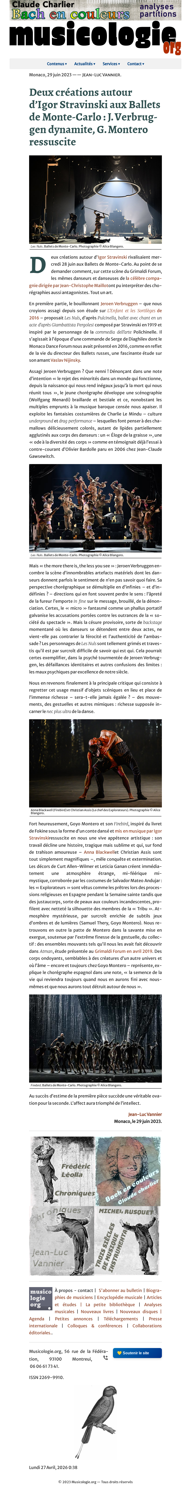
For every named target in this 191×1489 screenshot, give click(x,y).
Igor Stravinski (112, 257)
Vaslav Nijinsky (65, 360)
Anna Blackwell (99, 852)
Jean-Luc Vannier (145, 1114)
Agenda (39, 1319)
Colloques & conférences (93, 1325)
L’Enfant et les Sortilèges (131, 310)
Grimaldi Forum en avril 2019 (123, 951)
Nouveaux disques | (141, 1311)
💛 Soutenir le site (133, 1353)
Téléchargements (121, 1319)
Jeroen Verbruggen (119, 303)
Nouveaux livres (98, 1311)
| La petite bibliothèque (107, 1304)
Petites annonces (76, 1319)
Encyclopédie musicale (119, 1297)
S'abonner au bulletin (120, 1290)
